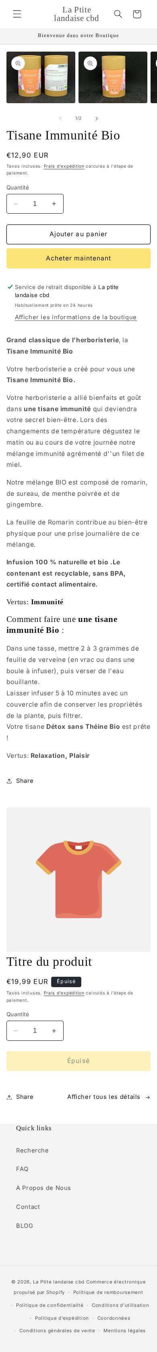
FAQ (22, 1169)
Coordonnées (113, 1318)
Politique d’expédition (62, 1318)
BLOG (24, 1225)
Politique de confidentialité (50, 1305)
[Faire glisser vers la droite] (96, 118)
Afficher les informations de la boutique (76, 317)
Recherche (32, 1150)
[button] (17, 14)
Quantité (17, 187)
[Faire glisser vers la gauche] (60, 118)
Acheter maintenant (79, 258)
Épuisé (78, 1061)
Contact (28, 1207)
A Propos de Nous (43, 1188)
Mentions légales (124, 1330)
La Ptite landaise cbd (59, 1282)
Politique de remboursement (108, 1292)
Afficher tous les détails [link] (103, 1096)
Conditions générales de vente (57, 1330)
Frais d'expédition (64, 166)
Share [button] (25, 780)
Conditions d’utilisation (120, 1305)
